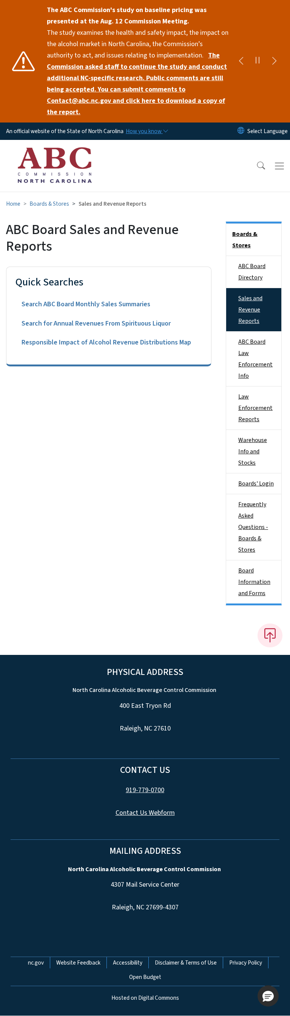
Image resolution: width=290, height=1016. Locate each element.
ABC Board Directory (251, 272)
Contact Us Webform (145, 812)
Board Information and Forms (254, 581)
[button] (256, 166)
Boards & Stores (49, 204)
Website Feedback (78, 963)
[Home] (54, 148)
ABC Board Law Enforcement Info (255, 359)
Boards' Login (256, 483)
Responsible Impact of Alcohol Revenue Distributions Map (106, 342)
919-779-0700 (145, 790)
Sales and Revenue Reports (250, 309)
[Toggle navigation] (279, 166)
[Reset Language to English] (241, 131)
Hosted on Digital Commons (145, 998)
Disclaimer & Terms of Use (186, 963)
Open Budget (145, 977)
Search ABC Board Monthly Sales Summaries (86, 304)
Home (13, 204)
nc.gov (36, 963)
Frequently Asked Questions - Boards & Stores (253, 527)
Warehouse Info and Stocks (252, 451)
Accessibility (127, 963)
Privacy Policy (245, 963)
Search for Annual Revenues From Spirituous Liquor (96, 323)
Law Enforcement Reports (255, 407)
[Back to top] (270, 635)
